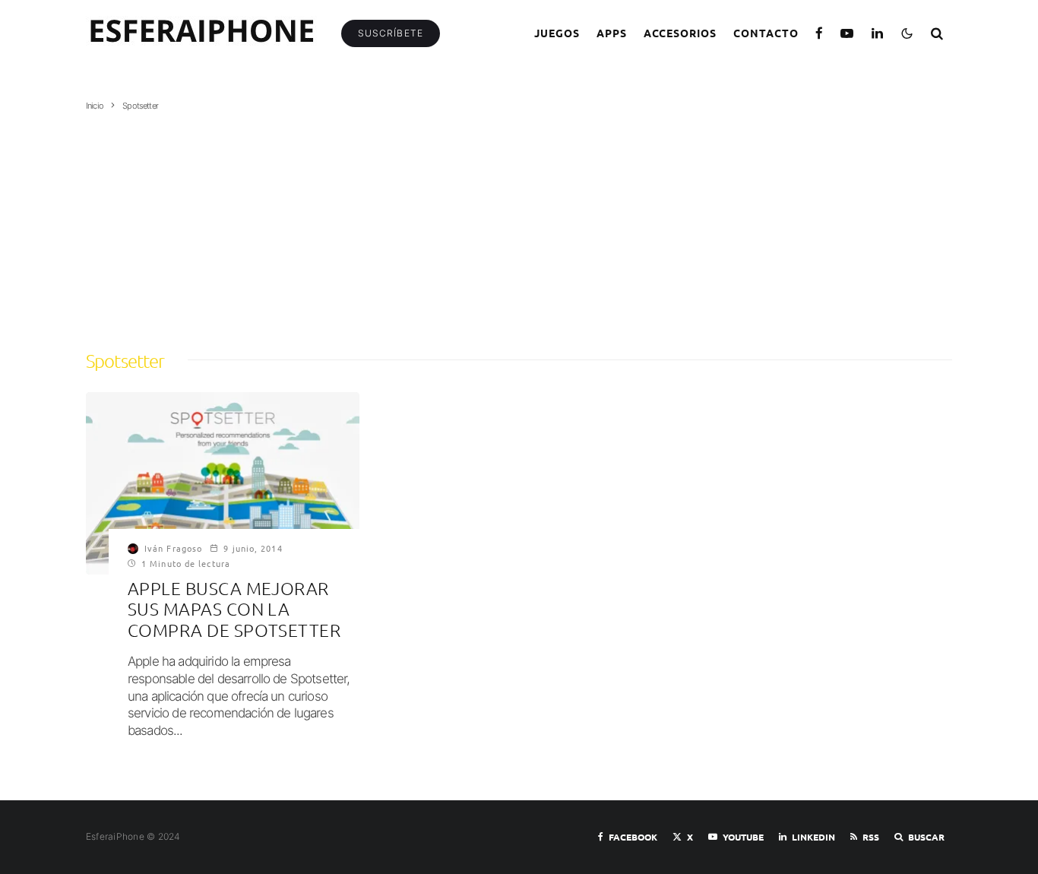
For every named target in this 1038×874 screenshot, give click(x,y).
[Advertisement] (519, 225)
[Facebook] (819, 33)
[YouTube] (847, 33)
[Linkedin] (877, 33)
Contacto (766, 33)
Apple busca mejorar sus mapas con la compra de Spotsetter (234, 609)
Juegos (557, 33)
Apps (612, 33)
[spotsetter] (222, 483)
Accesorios (680, 33)
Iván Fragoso (173, 548)
